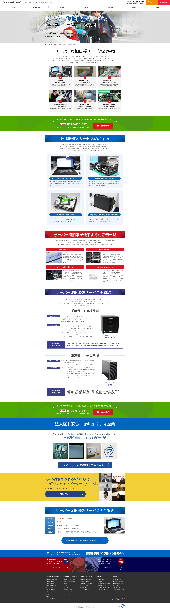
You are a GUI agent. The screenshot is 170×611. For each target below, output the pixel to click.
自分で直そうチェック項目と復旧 (104, 583)
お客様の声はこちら (65, 494)
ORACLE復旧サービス (85, 587)
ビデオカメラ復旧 (67, 594)
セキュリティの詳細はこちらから (84, 465)
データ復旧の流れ (50, 587)
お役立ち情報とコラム (102, 585)
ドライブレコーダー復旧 (68, 591)
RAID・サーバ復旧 (62, 44)
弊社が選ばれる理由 (50, 581)
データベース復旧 (84, 585)
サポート (99, 576)
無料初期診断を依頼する (51, 585)
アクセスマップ (117, 585)
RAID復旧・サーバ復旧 (86, 576)
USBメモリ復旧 (66, 585)
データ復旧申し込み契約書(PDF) (103, 587)
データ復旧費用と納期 (51, 589)
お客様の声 (133, 7)
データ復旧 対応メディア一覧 (70, 576)
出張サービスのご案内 (51, 594)
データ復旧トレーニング (118, 583)
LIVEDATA (62, 56)
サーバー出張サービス (85, 589)
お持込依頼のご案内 (50, 591)
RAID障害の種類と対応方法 (86, 579)
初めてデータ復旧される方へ (52, 579)
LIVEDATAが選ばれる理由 (105, 221)
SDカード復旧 (66, 587)
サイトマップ (116, 591)
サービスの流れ (60, 7)
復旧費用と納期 (36, 7)
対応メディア (56, 44)
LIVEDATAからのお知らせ (102, 579)
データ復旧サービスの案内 (52, 576)
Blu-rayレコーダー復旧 (68, 589)
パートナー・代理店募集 (118, 581)
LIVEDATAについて (117, 579)
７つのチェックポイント (102, 589)
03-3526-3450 (95, 606)
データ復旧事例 (109, 7)
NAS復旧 (65, 581)
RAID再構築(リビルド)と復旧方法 (87, 583)
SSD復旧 (65, 583)
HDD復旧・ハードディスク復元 (69, 579)
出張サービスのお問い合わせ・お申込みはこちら (85, 540)
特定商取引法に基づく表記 (119, 589)
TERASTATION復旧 (71, 581)
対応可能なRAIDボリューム (86, 581)
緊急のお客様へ (50, 596)
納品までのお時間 (50, 583)
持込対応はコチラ (57, 567)
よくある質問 (100, 581)
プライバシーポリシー (118, 587)
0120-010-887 (77, 124)
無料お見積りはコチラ (109, 567)
